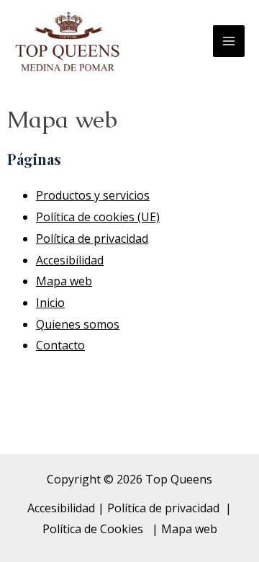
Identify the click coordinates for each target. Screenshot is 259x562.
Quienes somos (77, 324)
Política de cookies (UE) (98, 217)
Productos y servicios (93, 195)
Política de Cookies (94, 529)
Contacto (60, 345)
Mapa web (64, 281)
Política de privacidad (92, 238)
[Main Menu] (229, 41)
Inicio (50, 303)
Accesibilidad (70, 260)
